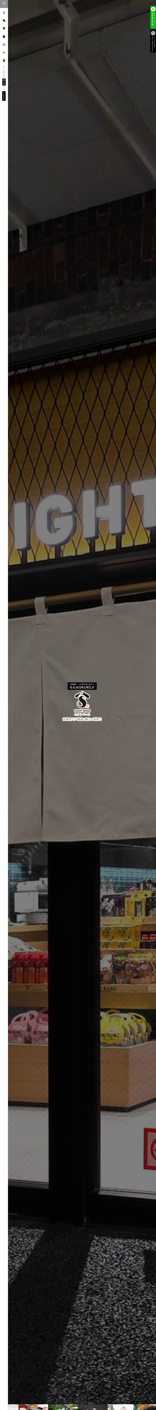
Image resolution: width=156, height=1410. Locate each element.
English (4, 96)
